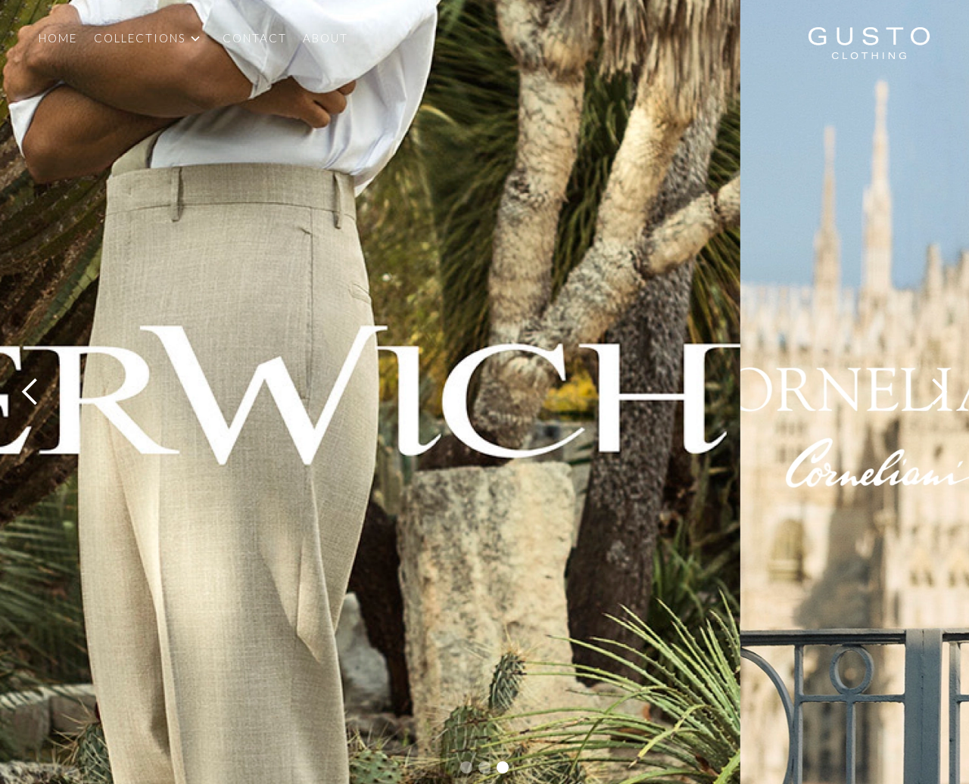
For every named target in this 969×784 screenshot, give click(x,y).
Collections (140, 38)
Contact (255, 38)
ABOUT (325, 38)
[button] (158, 38)
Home (58, 38)
